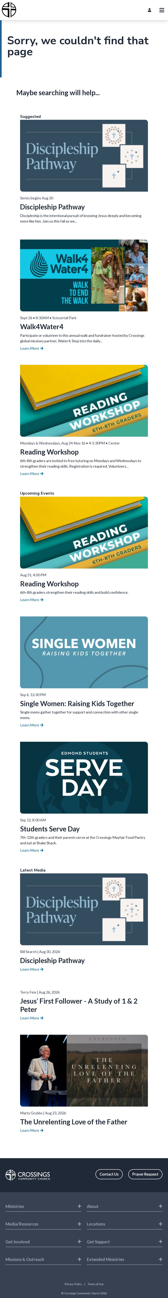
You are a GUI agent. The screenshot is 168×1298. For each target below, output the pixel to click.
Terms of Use (95, 1284)
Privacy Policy (73, 1284)
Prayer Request (145, 1174)
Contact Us (109, 1174)
